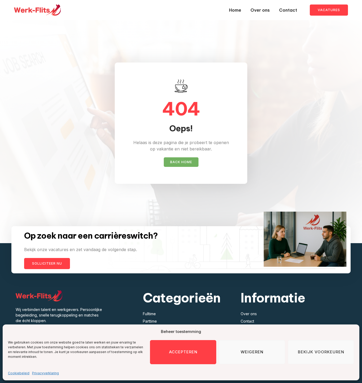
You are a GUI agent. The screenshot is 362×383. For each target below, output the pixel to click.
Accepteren (183, 351)
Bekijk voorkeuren (321, 351)
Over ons (260, 10)
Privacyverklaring (45, 373)
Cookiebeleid (18, 373)
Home (235, 10)
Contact (288, 10)
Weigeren (252, 351)
